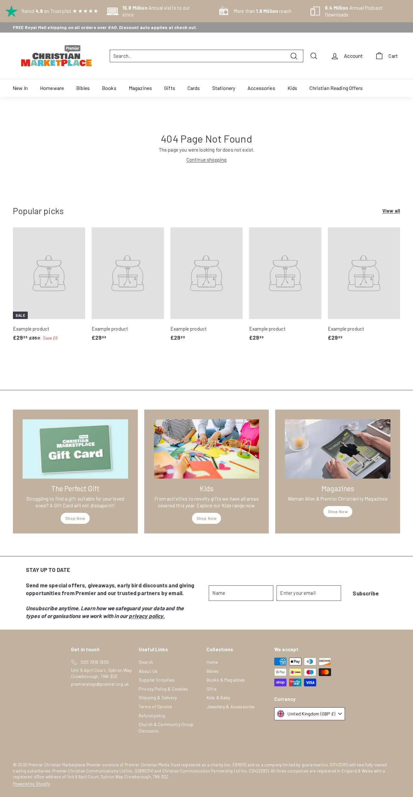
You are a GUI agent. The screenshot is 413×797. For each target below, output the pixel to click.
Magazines (140, 88)
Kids (292, 88)
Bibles (83, 88)
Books (109, 88)
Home (212, 662)
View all (391, 211)
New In (20, 88)
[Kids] (206, 449)
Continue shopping (206, 160)
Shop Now (75, 518)
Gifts (169, 88)
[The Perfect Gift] (75, 449)
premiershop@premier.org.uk (100, 684)
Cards (193, 88)
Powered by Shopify (31, 783)
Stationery (224, 88)
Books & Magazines (225, 679)
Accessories (261, 88)
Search (146, 662)
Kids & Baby (218, 697)
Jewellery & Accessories (230, 706)
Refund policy (152, 715)
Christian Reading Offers (336, 88)
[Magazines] (337, 449)
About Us (148, 671)
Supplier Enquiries (157, 679)
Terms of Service (155, 706)
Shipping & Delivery (158, 697)
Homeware (52, 88)
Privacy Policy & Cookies (163, 689)
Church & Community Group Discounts (166, 727)
